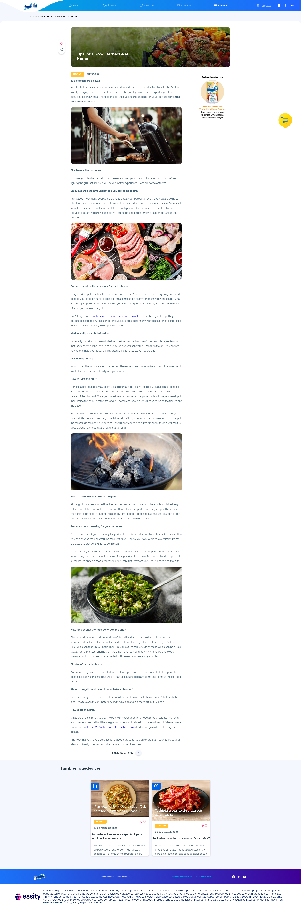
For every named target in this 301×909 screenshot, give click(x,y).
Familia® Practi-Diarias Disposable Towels (111, 727)
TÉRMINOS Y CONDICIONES (182, 877)
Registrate (266, 5)
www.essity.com (53, 902)
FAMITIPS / (35, 16)
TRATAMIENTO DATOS (204, 877)
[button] (74, 5)
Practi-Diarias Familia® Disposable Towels (115, 316)
